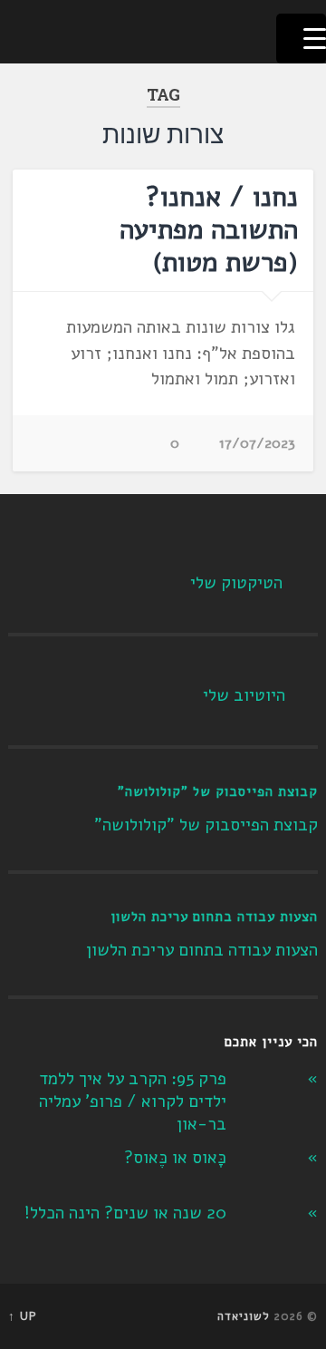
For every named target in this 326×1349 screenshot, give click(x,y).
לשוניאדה (243, 1316)
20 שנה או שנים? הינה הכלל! (125, 1213)
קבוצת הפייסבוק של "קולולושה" (218, 791)
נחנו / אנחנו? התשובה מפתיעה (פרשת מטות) (209, 230)
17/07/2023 (257, 443)
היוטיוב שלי (244, 695)
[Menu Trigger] (301, 38)
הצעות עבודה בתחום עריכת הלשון (214, 916)
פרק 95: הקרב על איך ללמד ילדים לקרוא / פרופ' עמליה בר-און (132, 1101)
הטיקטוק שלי (236, 583)
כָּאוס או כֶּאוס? (175, 1157)
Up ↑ (22, 1316)
